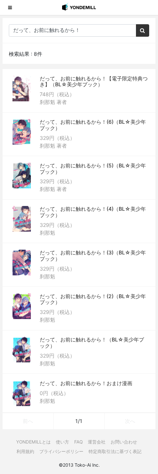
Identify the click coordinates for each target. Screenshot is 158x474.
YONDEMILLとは (33, 442)
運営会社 (96, 442)
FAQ (78, 442)
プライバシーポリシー (61, 451)
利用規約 (25, 451)
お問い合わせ (124, 442)
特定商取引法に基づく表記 (115, 451)
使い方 (62, 442)
